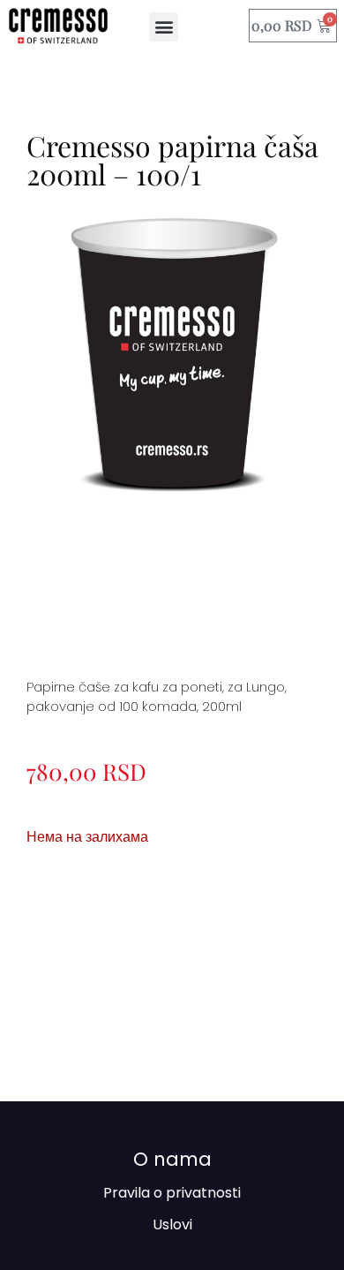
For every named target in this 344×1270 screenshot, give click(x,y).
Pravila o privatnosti (172, 1193)
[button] (163, 27)
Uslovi (172, 1224)
